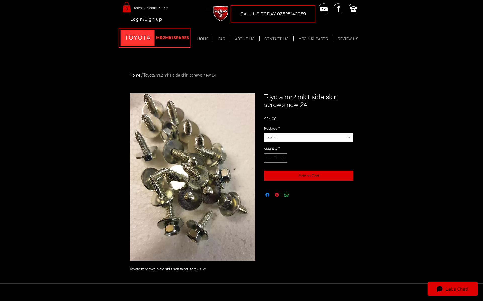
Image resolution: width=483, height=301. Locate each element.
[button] (126, 7)
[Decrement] (268, 158)
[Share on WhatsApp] (287, 195)
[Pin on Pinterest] (277, 195)
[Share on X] (296, 195)
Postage (272, 128)
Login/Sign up (146, 19)
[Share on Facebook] (267, 195)
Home (135, 75)
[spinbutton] (275, 158)
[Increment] (283, 158)
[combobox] (308, 137)
